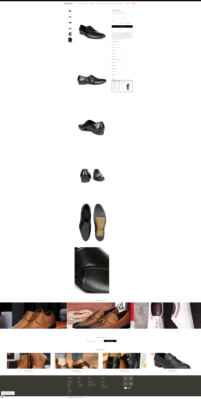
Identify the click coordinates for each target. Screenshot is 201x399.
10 (123, 17)
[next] (198, 361)
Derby (69, 387)
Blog (79, 382)
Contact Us (80, 386)
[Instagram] (125, 383)
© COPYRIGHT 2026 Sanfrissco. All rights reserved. (75, 397)
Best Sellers (86, 3)
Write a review (110, 340)
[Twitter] (130, 378)
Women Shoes (114, 3)
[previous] (3, 361)
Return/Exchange (104, 386)
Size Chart (122, 22)
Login (102, 382)
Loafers (69, 389)
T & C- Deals (90, 386)
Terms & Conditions (92, 384)
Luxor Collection (107, 3)
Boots (69, 384)
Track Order (120, 3)
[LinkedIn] (130, 383)
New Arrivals (80, 3)
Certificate (80, 384)
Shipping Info (90, 382)
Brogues (69, 386)
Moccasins (70, 391)
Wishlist (103, 384)
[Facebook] (125, 378)
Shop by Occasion (99, 3)
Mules (69, 393)
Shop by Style (92, 3)
